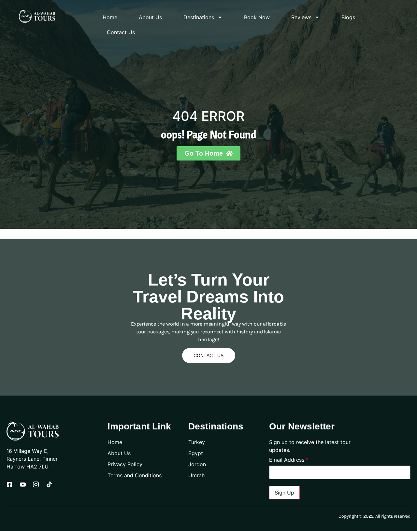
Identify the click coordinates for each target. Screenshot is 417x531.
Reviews (301, 17)
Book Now (257, 17)
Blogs (348, 17)
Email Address (289, 459)
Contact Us (121, 32)
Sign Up (284, 492)
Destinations (198, 17)
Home (110, 17)
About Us (150, 17)
